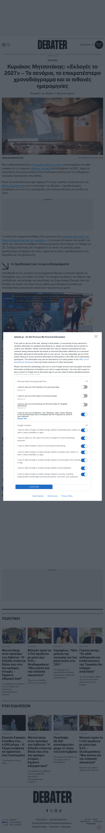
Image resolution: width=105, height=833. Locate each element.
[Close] (96, 337)
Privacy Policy (67, 496)
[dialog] (52, 416)
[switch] (84, 387)
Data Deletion (38, 496)
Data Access (52, 496)
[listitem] (52, 381)
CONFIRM (34, 487)
